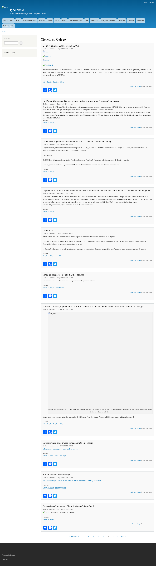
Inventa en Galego (75, 20)
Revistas (122, 20)
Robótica (131, 20)
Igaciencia (17, 10)
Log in (139, 86)
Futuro (57, 20)
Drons (50, 20)
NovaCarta (94, 20)
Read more (133, 86)
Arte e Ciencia (8, 20)
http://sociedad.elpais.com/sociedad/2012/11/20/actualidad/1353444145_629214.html (72, 480)
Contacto (5, 559)
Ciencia (42, 20)
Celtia (18, 20)
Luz (86, 20)
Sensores (140, 20)
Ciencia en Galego (29, 20)
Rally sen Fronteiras (108, 20)
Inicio (4, 32)
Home (64, 20)
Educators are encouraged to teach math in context (60, 449)
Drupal (12, 555)
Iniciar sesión (149, 2)
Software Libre (8, 26)
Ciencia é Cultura (48, 456)
